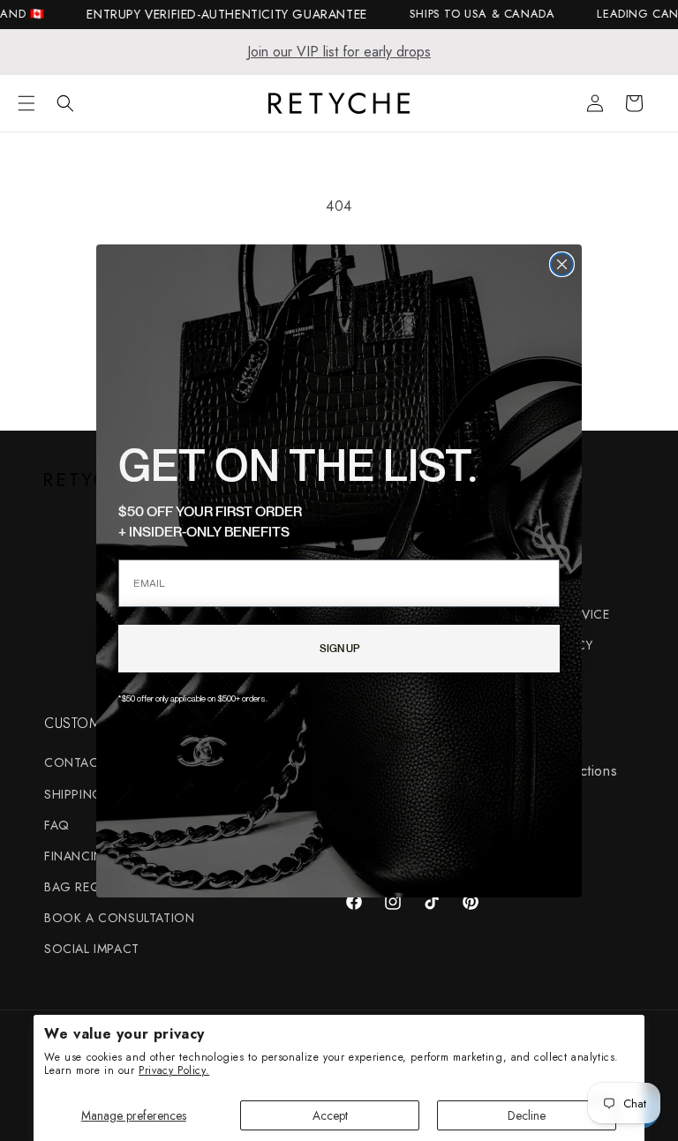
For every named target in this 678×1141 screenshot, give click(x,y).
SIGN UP (339, 648)
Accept (330, 1115)
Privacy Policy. (174, 1070)
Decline (527, 1115)
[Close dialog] (562, 264)
